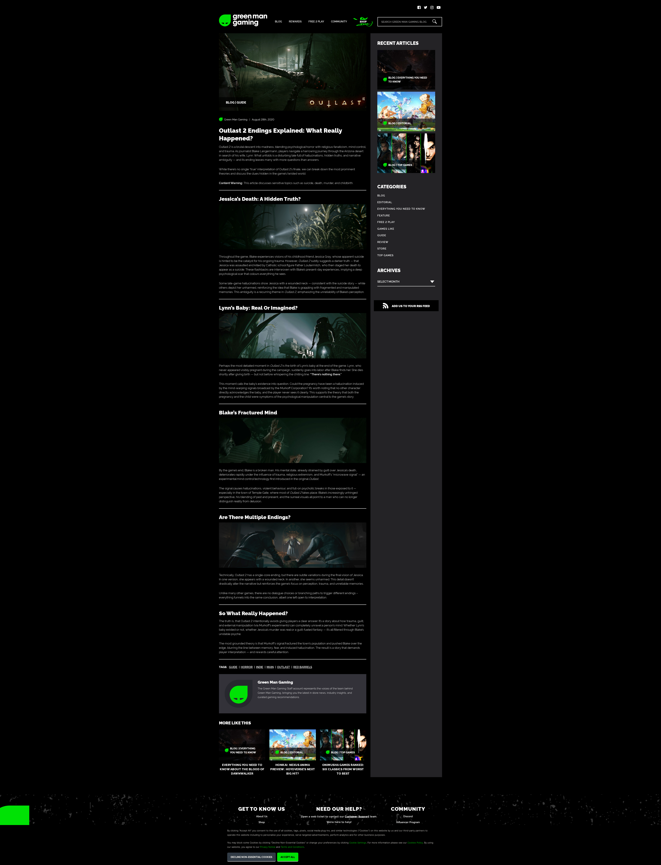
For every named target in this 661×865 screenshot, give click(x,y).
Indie (259, 667)
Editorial (384, 202)
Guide (233, 667)
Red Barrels (302, 667)
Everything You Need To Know (401, 208)
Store (381, 248)
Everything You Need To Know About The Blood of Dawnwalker (242, 769)
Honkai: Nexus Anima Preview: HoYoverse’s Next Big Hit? (292, 769)
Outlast (283, 667)
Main (270, 667)
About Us (261, 816)
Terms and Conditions (292, 847)
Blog (278, 21)
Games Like (385, 228)
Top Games (385, 255)
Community (339, 21)
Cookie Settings (357, 842)
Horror (247, 667)
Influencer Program (408, 822)
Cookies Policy (415, 842)
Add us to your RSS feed (411, 306)
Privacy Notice (267, 847)
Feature (383, 215)
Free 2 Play (316, 21)
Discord (408, 816)
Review (382, 242)
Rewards (295, 21)
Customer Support (357, 816)
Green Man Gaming (235, 119)
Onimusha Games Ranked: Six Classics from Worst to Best (343, 769)
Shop (363, 21)
